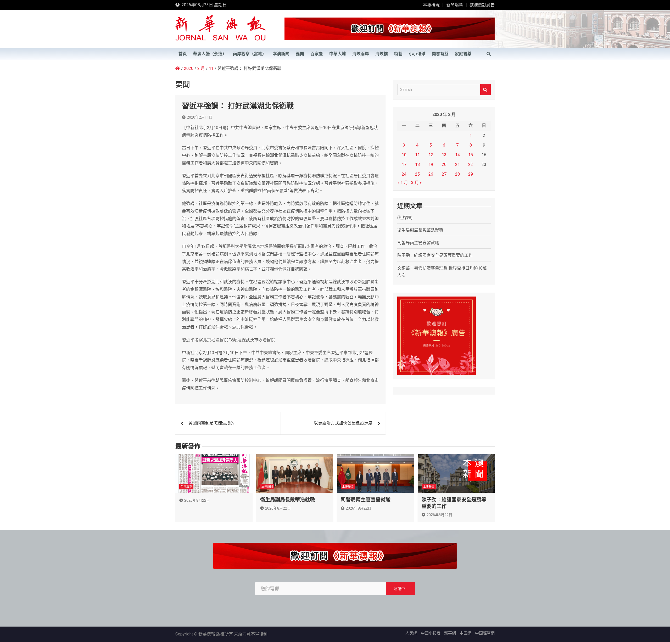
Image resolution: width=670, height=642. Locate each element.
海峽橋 (381, 54)
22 (470, 164)
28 (457, 174)
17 (404, 164)
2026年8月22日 (197, 500)
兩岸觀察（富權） (249, 54)
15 (470, 154)
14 (457, 154)
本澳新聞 (281, 54)
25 (417, 174)
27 (444, 174)
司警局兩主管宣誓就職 (418, 242)
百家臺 (316, 54)
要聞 (300, 54)
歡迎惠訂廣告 (482, 4)
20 (444, 164)
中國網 (465, 633)
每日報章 (186, 487)
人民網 (411, 633)
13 (444, 154)
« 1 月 (402, 182)
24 (404, 174)
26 (430, 174)
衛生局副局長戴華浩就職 (420, 230)
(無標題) (404, 217)
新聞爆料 (454, 4)
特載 (398, 54)
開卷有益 (440, 54)
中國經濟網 (485, 633)
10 (404, 154)
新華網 (450, 633)
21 (457, 164)
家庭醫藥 (463, 54)
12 (430, 154)
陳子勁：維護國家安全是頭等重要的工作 (435, 255)
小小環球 (417, 54)
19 (430, 164)
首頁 (182, 54)
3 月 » (416, 182)
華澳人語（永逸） (210, 54)
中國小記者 (430, 633)
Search (485, 89)
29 (470, 174)
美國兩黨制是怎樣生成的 (211, 423)
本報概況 (431, 4)
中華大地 (337, 54)
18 (417, 164)
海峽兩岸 (360, 54)
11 (417, 154)
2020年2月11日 (200, 117)
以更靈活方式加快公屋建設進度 (343, 423)
